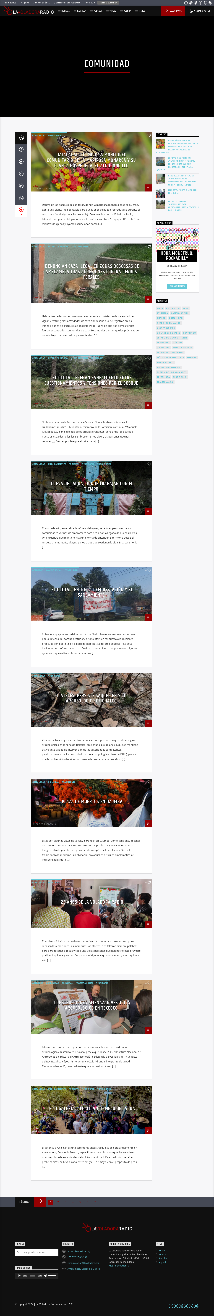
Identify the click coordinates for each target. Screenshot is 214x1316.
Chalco (161, 318)
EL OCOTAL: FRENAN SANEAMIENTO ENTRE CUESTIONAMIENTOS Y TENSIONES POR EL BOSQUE (91, 380)
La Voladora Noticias (42, 615)
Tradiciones (104, 464)
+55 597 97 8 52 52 (77, 1257)
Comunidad (38, 135)
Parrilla (81, 11)
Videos (113, 11)
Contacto (90, 3)
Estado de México (58, 246)
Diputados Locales (168, 333)
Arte (185, 308)
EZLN (184, 337)
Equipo (26, 3)
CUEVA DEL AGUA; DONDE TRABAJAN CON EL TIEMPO (92, 486)
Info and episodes (177, 286)
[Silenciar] (45, 1275)
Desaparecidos (166, 328)
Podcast (98, 11)
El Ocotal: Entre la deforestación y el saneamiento (92, 592)
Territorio (97, 358)
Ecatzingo (189, 333)
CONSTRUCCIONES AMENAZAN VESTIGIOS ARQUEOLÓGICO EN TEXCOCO (92, 1005)
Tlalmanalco (165, 382)
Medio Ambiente (57, 135)
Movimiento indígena (170, 352)
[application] (36, 1276)
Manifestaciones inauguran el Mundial (182, 192)
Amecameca (173, 308)
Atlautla (162, 313)
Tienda (142, 11)
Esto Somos (10, 3)
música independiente (170, 357)
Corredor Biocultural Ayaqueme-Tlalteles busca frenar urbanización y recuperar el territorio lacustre (176, 164)
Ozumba (192, 357)
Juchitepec (163, 347)
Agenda (127, 11)
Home (162, 1250)
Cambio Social (54, 570)
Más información (118, 1265)
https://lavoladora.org (79, 1251)
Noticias (65, 11)
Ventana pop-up (202, 11)
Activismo (37, 570)
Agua (160, 308)
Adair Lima (38, 186)
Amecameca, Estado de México (84, 1268)
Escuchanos (175, 11)
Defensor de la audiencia (68, 3)
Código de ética (42, 3)
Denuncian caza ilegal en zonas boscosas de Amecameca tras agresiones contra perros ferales (92, 271)
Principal (74, 464)
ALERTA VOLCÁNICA (109, 3)
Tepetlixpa (163, 377)
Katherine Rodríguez (42, 1028)
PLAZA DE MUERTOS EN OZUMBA (92, 801)
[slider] (52, 1275)
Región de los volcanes (171, 372)
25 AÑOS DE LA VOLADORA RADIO (92, 902)
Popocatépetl (165, 362)
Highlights (54, 882)
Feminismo (163, 342)
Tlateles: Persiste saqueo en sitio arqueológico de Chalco (92, 698)
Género (177, 342)
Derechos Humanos (169, 323)
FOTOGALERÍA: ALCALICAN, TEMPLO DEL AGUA (92, 1108)
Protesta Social (84, 983)
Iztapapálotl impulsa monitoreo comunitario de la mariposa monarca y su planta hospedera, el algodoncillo (91, 160)
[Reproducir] (19, 1275)
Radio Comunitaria (168, 367)
